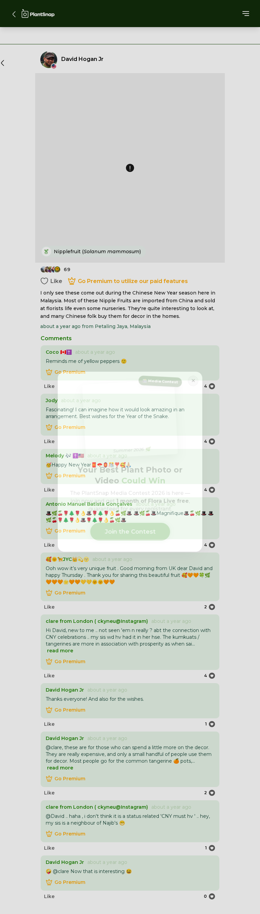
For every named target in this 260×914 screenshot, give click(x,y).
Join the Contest (130, 529)
